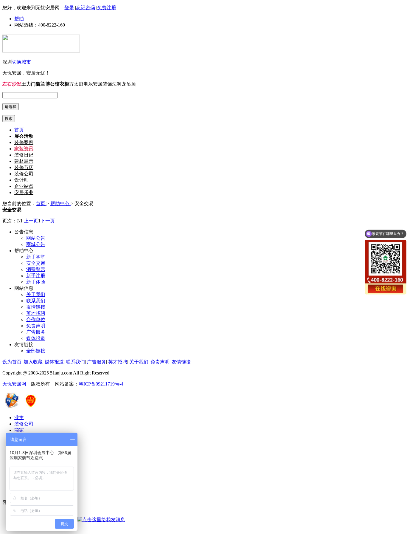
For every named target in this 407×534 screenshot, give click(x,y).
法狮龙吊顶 (124, 83)
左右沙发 (11, 83)
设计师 (21, 179)
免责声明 (35, 325)
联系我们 (35, 300)
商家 (19, 430)
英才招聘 (35, 313)
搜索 (9, 118)
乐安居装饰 (100, 83)
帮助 (19, 18)
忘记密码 (85, 7)
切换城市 (21, 61)
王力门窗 (31, 83)
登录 (69, 7)
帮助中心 (60, 203)
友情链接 (35, 306)
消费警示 (35, 269)
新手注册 (35, 275)
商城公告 (35, 244)
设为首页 (11, 361)
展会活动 (23, 136)
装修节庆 (23, 167)
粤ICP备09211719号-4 (101, 383)
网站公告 (35, 238)
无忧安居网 (14, 383)
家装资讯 (23, 148)
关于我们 (35, 294)
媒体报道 (35, 338)
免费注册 (106, 7)
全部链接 (35, 350)
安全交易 (35, 263)
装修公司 (23, 173)
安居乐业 (23, 192)
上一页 (31, 220)
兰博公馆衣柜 (55, 83)
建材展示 (23, 161)
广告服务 (35, 332)
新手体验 (35, 281)
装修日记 (23, 154)
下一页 (48, 220)
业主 (19, 417)
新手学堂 (35, 256)
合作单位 (35, 319)
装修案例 (23, 142)
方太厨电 (78, 83)
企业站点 (23, 186)
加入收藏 (33, 361)
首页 (19, 129)
